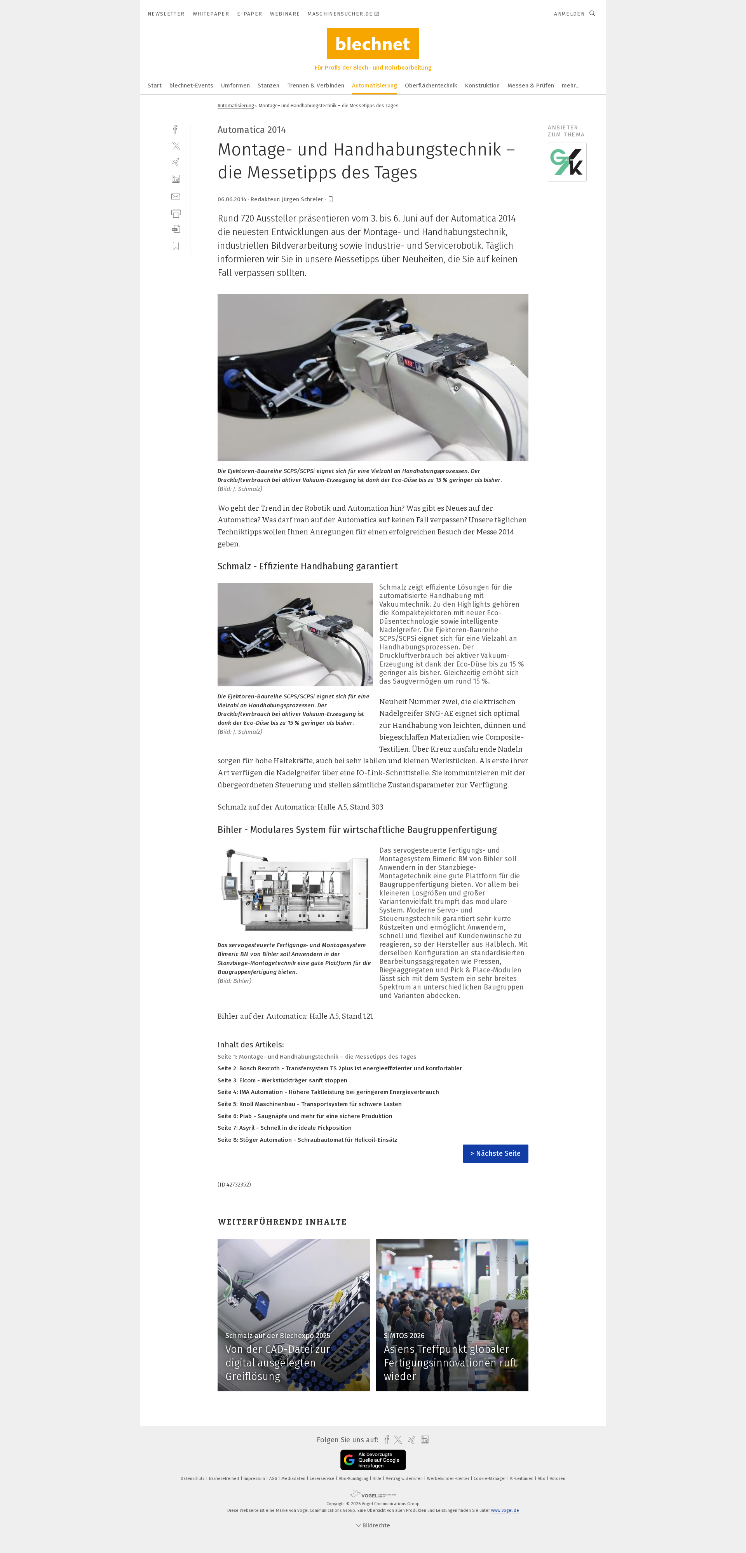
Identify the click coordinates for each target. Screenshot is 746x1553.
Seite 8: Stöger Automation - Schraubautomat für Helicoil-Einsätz (307, 1139)
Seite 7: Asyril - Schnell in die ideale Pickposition (285, 1127)
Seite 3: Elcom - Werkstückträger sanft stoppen (282, 1080)
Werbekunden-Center (449, 1478)
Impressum (255, 1478)
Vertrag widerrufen (405, 1478)
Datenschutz (193, 1478)
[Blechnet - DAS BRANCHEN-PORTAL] (155, 85)
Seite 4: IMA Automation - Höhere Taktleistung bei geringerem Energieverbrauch (328, 1092)
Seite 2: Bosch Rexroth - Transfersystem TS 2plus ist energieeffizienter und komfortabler (340, 1068)
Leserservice (323, 1478)
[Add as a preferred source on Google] (373, 1460)
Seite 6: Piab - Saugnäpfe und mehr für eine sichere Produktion (305, 1116)
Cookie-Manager (490, 1478)
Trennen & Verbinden (315, 85)
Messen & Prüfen (530, 85)
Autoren (557, 1478)
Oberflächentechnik (431, 85)
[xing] (176, 162)
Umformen (235, 85)
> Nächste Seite (496, 1153)
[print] (176, 212)
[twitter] (176, 145)
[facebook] (176, 129)
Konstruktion (482, 85)
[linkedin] (176, 179)
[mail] (176, 196)
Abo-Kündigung (354, 1478)
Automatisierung (374, 85)
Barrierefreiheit (225, 1478)
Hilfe (378, 1478)
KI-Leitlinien (522, 1478)
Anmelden (569, 13)
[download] (176, 229)
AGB (273, 1478)
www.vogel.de (505, 1510)
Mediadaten (294, 1478)
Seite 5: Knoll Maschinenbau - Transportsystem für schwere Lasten (310, 1104)
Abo (542, 1478)
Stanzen (268, 85)
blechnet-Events (191, 85)
